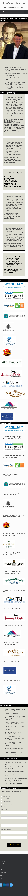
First (2, 814)
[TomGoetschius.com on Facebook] (7, 885)
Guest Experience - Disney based (8, 806)
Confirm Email (4, 839)
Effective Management (6, 801)
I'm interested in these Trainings (9, 794)
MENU (5, 12)
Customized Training (6, 796)
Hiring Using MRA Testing (7, 804)
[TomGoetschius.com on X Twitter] (11, 885)
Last (2, 820)
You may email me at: (6, 829)
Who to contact (5, 809)
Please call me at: (5, 823)
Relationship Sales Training (7, 798)
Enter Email (3, 834)
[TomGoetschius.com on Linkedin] (4, 885)
